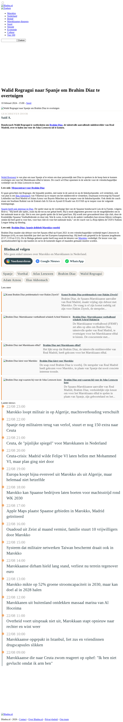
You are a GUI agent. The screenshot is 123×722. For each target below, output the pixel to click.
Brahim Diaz (56, 125)
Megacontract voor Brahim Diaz (28, 188)
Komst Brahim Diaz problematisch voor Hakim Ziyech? (89, 294)
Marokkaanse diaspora (17, 21)
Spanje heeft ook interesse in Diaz (17, 209)
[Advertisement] (61, 63)
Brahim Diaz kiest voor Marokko (56, 361)
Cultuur (10, 32)
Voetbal (22, 273)
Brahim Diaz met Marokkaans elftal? (62, 345)
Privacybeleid (51, 719)
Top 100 (11, 35)
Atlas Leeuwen (43, 273)
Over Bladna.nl (35, 719)
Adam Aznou (12, 280)
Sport (9, 24)
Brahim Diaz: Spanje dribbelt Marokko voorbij (36, 227)
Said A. (6, 117)
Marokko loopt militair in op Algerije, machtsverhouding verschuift (62, 412)
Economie (12, 29)
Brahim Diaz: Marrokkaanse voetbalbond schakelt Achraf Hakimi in (94, 318)
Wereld (10, 27)
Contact (22, 719)
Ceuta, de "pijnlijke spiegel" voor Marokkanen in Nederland (56, 443)
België (10, 18)
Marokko (11, 13)
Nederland (12, 16)
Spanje (8, 273)
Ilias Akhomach (23, 195)
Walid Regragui (8, 177)
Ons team (64, 719)
